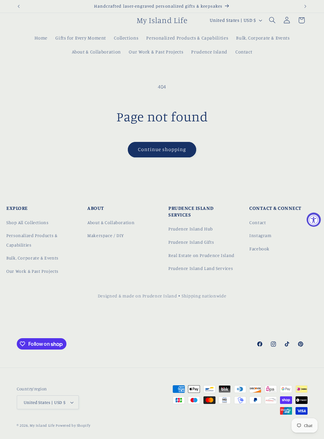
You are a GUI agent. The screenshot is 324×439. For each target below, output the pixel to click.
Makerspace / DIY (105, 235)
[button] (272, 20)
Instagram (260, 235)
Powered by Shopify (73, 425)
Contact (257, 222)
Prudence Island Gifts (191, 242)
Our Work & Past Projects (32, 271)
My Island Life (42, 425)
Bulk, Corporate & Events (32, 257)
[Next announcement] (305, 6)
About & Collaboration (110, 222)
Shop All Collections (27, 222)
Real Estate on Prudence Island (201, 255)
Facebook (259, 248)
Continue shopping (162, 149)
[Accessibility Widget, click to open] (314, 219)
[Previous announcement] (19, 6)
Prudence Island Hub (190, 228)
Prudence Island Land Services (200, 268)
